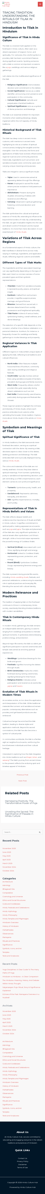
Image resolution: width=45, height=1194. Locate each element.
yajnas (9, 686)
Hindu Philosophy (10, 915)
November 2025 (9, 848)
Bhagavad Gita (9, 889)
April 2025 (7, 860)
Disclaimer (22, 1164)
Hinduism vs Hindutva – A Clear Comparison (20, 977)
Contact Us (22, 1158)
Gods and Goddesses (11, 904)
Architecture (8, 882)
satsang (6, 760)
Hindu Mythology (10, 911)
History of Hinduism (11, 926)
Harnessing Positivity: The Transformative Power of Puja (21, 802)
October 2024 (8, 871)
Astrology (6, 885)
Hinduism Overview (10, 922)
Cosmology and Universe (13, 896)
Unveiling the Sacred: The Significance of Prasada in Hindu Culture (19, 813)
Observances (8, 934)
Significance (7, 945)
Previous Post (22, 775)
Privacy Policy (22, 1161)
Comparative (8, 893)
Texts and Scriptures (11, 956)
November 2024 (9, 867)
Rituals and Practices (11, 941)
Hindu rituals (21, 232)
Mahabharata (8, 930)
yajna (19, 529)
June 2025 (7, 852)
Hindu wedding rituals (19, 577)
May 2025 (7, 856)
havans (19, 686)
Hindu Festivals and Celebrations (16, 908)
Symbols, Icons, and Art (12, 948)
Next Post (22, 781)
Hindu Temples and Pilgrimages (15, 919)
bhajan (29, 757)
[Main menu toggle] (40, 4)
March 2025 (7, 863)
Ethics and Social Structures (14, 900)
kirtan (35, 757)
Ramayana (7, 937)
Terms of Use (22, 1167)
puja (9, 67)
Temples (6, 952)
